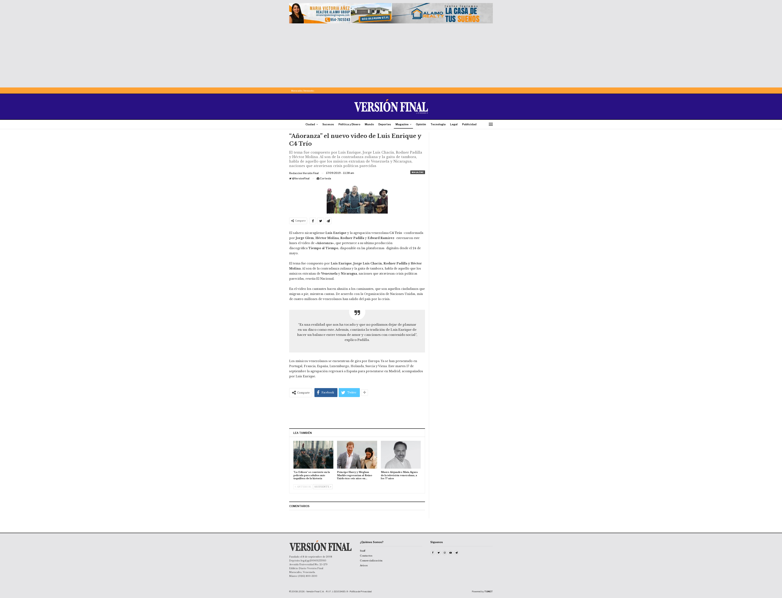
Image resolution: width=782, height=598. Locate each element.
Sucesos (328, 124)
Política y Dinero (349, 124)
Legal (454, 124)
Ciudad (310, 124)
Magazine (402, 124)
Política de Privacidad (361, 591)
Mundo (369, 124)
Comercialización (371, 560)
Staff (362, 550)
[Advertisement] (391, 53)
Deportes (384, 124)
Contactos (366, 555)
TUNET (488, 591)
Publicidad (469, 124)
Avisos (364, 565)
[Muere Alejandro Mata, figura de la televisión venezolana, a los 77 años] (401, 455)
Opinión (421, 124)
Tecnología (438, 124)
